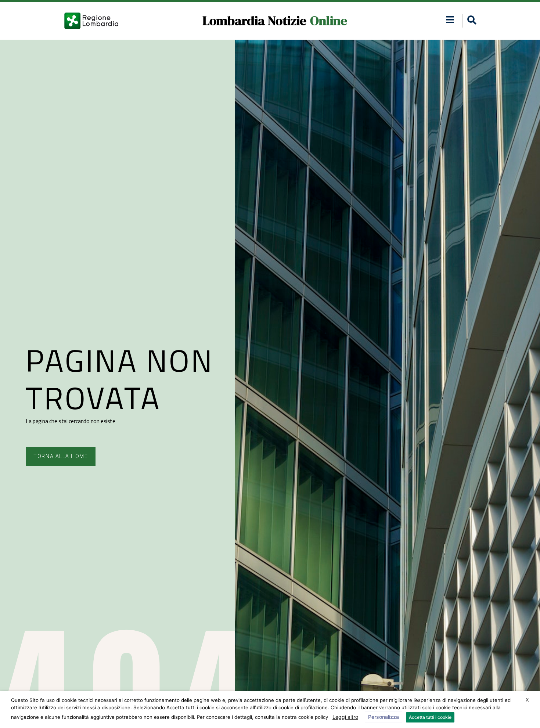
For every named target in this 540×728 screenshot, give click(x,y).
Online (328, 20)
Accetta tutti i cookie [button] (430, 717)
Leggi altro (345, 717)
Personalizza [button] (383, 717)
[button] (450, 19)
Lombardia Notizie (254, 20)
